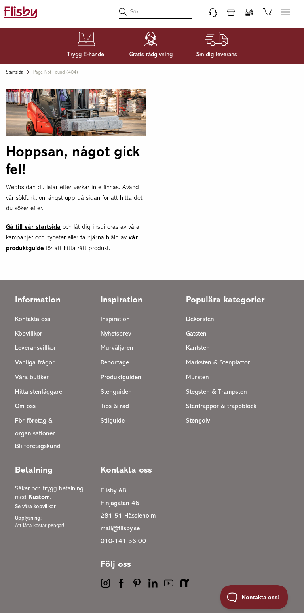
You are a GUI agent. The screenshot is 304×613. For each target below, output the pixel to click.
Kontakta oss (32, 319)
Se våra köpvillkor (35, 506)
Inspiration (115, 319)
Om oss (25, 406)
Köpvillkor (28, 334)
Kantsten (198, 348)
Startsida (14, 72)
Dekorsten (200, 319)
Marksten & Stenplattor (218, 363)
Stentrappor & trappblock (221, 406)
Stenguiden (116, 392)
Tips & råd (115, 406)
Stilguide (113, 421)
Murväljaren (117, 348)
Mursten (197, 377)
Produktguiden (121, 377)
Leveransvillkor (35, 348)
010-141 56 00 (123, 541)
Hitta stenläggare (38, 392)
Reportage (115, 363)
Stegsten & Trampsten (216, 392)
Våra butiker (32, 377)
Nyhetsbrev (116, 334)
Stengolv (198, 421)
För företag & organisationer (35, 427)
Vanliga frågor (35, 363)
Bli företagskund (38, 446)
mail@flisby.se (120, 529)
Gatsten (196, 334)
